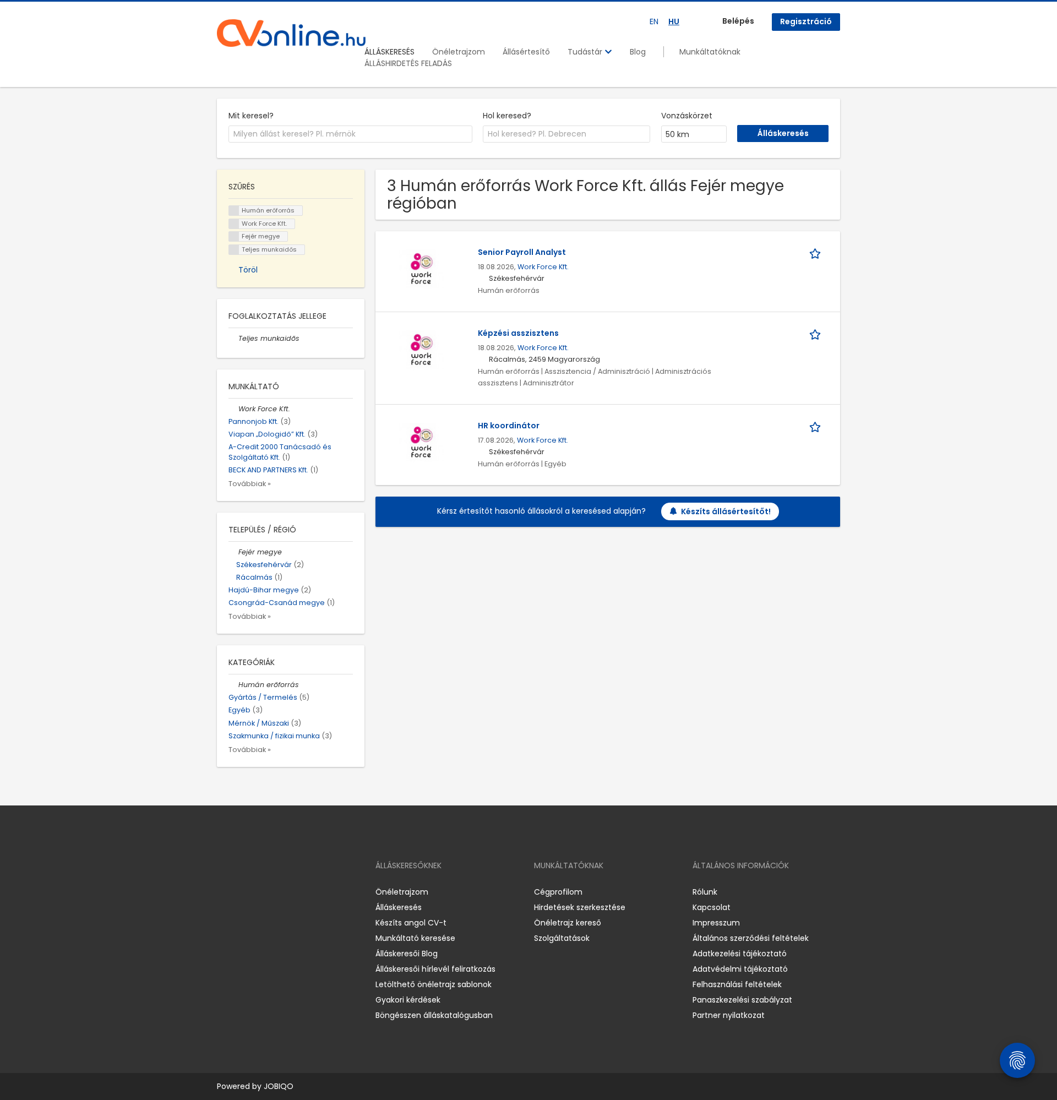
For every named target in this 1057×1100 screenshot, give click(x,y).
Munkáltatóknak (709, 51)
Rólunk (705, 891)
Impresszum (716, 922)
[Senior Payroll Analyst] (421, 269)
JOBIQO (278, 1086)
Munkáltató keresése (415, 938)
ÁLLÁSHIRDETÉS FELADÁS (408, 63)
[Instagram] (243, 891)
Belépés (738, 20)
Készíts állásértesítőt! (726, 511)
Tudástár (586, 51)
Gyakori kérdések (407, 999)
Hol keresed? (507, 115)
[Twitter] (277, 891)
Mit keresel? (251, 115)
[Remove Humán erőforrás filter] (233, 684)
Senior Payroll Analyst (522, 252)
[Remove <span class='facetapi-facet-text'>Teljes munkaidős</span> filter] (234, 249)
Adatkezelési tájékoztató (740, 953)
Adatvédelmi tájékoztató (740, 968)
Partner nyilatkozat (729, 1015)
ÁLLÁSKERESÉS (389, 51)
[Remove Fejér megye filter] (233, 552)
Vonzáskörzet (686, 115)
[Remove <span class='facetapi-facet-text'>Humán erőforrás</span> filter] (234, 210)
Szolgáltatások (562, 938)
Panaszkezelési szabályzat (742, 999)
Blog (638, 51)
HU (673, 21)
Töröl (248, 269)
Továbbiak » (249, 483)
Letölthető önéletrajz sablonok (433, 984)
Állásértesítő (526, 51)
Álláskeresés (398, 907)
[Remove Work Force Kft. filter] (233, 408)
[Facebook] (225, 891)
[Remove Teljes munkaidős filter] (233, 338)
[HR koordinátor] (421, 442)
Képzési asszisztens (518, 333)
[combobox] (350, 134)
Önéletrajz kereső (567, 922)
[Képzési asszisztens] (421, 350)
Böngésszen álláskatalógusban (434, 1015)
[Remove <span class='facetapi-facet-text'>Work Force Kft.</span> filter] (234, 223)
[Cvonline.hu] (291, 33)
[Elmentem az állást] (817, 252)
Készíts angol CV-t (410, 922)
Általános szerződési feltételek (751, 938)
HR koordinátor (509, 425)
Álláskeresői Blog (406, 953)
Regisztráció (806, 21)
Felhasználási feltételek (737, 984)
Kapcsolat (712, 907)
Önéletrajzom (458, 51)
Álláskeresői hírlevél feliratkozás (435, 968)
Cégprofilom (558, 891)
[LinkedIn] (261, 891)
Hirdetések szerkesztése (579, 907)
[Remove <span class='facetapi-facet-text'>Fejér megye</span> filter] (234, 236)
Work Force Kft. (543, 266)
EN (654, 21)
